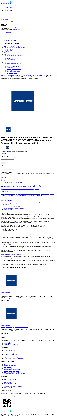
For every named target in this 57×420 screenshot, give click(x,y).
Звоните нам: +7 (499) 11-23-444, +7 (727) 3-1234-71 (17, 344)
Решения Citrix (7, 382)
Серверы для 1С (11, 70)
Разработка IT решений (12, 65)
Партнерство (10, 58)
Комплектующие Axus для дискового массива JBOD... (14, 294)
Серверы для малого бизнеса (14, 69)
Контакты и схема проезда (10, 354)
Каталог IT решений (9, 387)
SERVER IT (4, 75)
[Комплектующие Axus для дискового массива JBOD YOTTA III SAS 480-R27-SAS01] (11, 324)
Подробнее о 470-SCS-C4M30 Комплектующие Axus (17, 206)
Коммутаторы (7, 367)
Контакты (9, 61)
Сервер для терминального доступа (13, 386)
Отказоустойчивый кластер (13, 71)
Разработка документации (13, 66)
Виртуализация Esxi (9, 380)
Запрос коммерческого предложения (13, 357)
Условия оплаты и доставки (11, 353)
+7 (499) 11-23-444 (8, 7)
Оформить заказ (5, 19)
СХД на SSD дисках (12, 73)
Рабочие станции (8, 368)
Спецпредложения (11, 57)
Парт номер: (4, 151)
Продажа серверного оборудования (15, 63)
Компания (6, 54)
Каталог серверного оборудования (12, 46)
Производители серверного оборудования (14, 47)
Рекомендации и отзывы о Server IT (13, 355)
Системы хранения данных (10, 365)
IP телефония (10, 67)
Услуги (5, 62)
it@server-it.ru (7, 9)
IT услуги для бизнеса (9, 350)
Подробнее (3, 177)
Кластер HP (7, 384)
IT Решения (6, 53)
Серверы (6, 364)
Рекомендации (7, 51)
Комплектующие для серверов (11, 371)
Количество (4, 158)
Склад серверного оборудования (15, 55)
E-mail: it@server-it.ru (9, 343)
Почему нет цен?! (8, 209)
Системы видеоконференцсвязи (12, 369)
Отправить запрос (8, 10)
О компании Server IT (9, 351)
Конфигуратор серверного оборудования (14, 49)
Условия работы (11, 59)
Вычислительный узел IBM (11, 383)
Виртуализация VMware (10, 379)
